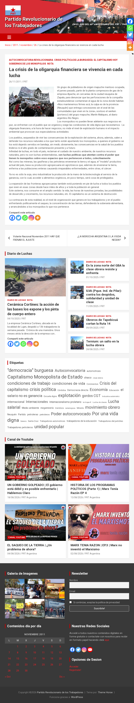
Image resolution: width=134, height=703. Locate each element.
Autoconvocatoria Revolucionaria (31, 60)
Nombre (73, 580)
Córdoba (62, 390)
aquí (107, 639)
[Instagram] (31, 218)
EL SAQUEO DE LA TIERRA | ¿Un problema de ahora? (29, 547)
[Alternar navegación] (9, 37)
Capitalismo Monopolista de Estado (45, 377)
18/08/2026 (13, 497)
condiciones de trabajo (28, 383)
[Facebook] (12, 218)
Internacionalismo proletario (65, 402)
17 (34, 658)
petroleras (32, 414)
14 (9, 658)
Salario (23, 421)
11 (43, 652)
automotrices (94, 371)
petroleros (45, 414)
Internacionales (37, 402)
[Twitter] (18, 218)
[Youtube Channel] (90, 649)
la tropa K (87, 402)
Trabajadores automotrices (52, 421)
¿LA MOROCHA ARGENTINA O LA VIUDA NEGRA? (99, 238)
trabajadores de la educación (82, 421)
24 (34, 664)
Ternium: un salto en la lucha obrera (102, 343)
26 (51, 664)
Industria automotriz (110, 396)
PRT (25, 81)
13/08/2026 (77, 497)
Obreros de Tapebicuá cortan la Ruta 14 (102, 321)
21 (9, 664)
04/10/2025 (13, 318)
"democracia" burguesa (30, 370)
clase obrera (98, 378)
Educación (114, 390)
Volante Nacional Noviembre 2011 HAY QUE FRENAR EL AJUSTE (36, 238)
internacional (15, 402)
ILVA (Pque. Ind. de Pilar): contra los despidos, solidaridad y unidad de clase (104, 296)
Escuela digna (50, 396)
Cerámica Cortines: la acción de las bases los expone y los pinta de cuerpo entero (33, 309)
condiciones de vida (68, 383)
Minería (80, 408)
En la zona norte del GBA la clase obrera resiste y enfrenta (105, 269)
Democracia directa (77, 390)
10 (34, 652)
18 (43, 658)
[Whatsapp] (25, 218)
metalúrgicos (70, 408)
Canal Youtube (16, 477)
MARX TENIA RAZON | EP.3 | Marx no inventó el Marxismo (96, 547)
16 (26, 658)
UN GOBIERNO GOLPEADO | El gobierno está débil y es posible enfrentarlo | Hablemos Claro (34, 489)
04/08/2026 (13, 553)
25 (43, 664)
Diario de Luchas (19, 254)
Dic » (62, 676)
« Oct (7, 676)
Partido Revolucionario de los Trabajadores (60, 692)
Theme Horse (105, 692)
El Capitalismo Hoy (105, 60)
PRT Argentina (29, 497)
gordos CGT (91, 396)
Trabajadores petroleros (20, 427)
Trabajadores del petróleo (110, 421)
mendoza (59, 408)
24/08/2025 (92, 349)
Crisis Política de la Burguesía (73, 60)
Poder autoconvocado (71, 414)
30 (26, 670)
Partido (22, 414)
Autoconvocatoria (70, 370)
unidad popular (49, 426)
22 (17, 664)
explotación (69, 395)
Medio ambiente (30, 407)
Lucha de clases (100, 402)
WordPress (77, 697)
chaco (88, 377)
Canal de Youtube (20, 439)
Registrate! (75, 670)
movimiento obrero (102, 407)
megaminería (47, 408)
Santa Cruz (33, 421)
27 (60, 664)
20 (60, 658)
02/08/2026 (77, 553)
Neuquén (12, 414)
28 (9, 670)
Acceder (73, 666)
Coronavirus (92, 384)
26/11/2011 (15, 81)
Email (72, 591)
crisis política (43, 389)
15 (17, 658)
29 (17, 670)
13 (60, 652)
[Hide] (132, 54)
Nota (50, 63)
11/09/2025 (92, 306)
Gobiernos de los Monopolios (27, 63)
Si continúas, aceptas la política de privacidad (96, 602)
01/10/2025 (92, 277)
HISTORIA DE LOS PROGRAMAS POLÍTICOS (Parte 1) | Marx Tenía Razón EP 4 (94, 489)
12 (51, 652)
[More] (38, 218)
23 (26, 664)
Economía (99, 389)
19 (51, 658)
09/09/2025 (92, 327)
